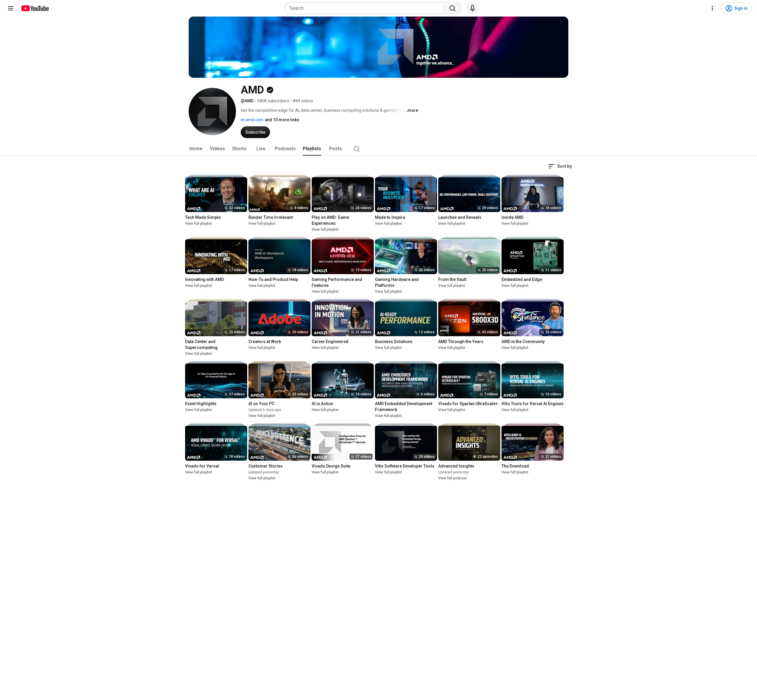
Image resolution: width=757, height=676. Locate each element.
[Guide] (10, 8)
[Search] (452, 8)
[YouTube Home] (35, 8)
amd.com (254, 119)
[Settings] (712, 8)
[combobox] (365, 8)
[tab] (196, 149)
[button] (560, 166)
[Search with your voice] (472, 8)
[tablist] (378, 149)
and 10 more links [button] (282, 119)
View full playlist (198, 223)
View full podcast (452, 478)
